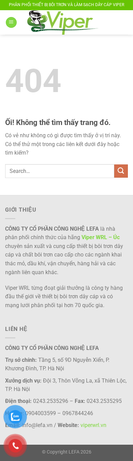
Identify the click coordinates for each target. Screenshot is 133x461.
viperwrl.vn (93, 425)
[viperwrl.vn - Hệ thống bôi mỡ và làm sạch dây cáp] (70, 22)
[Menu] (11, 22)
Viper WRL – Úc (101, 237)
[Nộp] (121, 171)
